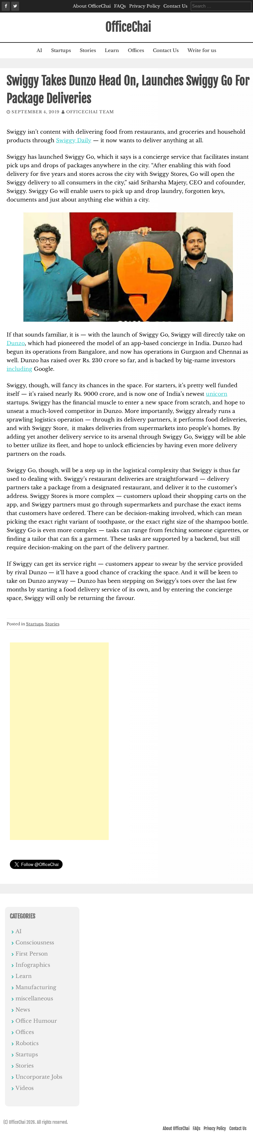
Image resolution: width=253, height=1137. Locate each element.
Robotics (27, 1043)
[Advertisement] (59, 741)
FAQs (120, 6)
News (22, 1009)
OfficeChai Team (90, 111)
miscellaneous (34, 998)
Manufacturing (35, 987)
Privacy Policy (144, 6)
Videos (24, 1088)
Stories (88, 50)
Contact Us (175, 6)
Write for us (201, 50)
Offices (136, 50)
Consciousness (34, 942)
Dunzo (16, 343)
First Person (31, 953)
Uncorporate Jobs (38, 1076)
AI (39, 50)
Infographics (32, 964)
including (19, 368)
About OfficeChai (92, 6)
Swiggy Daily (73, 140)
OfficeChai (128, 27)
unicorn (216, 394)
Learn (112, 50)
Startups (61, 50)
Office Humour (36, 1020)
